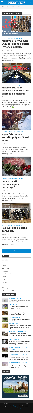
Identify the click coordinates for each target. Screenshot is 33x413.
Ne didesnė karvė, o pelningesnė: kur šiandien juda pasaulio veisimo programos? (19, 343)
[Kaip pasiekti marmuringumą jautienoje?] (16, 166)
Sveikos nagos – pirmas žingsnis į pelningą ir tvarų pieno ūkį (18, 313)
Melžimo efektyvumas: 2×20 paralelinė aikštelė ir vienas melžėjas (15, 43)
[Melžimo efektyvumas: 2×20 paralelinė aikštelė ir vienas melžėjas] (16, 26)
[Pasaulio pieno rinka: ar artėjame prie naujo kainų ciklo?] (5, 364)
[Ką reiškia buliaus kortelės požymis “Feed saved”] (16, 120)
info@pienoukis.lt (17, 406)
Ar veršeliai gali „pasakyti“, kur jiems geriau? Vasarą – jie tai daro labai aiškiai (20, 327)
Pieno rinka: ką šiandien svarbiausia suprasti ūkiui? (19, 300)
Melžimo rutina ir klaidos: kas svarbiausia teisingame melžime (15, 90)
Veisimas (11, 132)
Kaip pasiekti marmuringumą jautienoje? (11, 184)
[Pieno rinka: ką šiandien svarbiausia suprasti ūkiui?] (5, 300)
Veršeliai (17, 304)
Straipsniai (9, 38)
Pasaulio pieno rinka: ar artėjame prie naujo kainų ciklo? (20, 366)
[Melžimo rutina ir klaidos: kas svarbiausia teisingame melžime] (16, 73)
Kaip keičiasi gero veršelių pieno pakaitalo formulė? (18, 307)
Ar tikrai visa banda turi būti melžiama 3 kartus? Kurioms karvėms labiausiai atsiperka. (20, 335)
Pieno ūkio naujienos (15, 331)
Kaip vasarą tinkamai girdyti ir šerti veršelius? (19, 320)
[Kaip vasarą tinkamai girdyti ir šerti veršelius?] (5, 319)
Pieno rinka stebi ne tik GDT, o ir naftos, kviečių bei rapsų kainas (18, 358)
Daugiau (16, 251)
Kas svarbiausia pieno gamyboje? (14, 229)
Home (3, 7)
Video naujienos (10, 7)
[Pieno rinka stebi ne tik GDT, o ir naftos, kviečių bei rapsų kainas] (5, 356)
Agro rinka (12, 298)
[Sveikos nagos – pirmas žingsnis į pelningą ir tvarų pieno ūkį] (5, 313)
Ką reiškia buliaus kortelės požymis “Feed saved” (15, 137)
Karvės (4, 38)
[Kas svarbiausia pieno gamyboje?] (16, 213)
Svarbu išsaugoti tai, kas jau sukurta (20, 351)
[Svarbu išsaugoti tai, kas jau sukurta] (5, 349)
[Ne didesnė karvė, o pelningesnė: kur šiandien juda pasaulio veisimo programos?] (5, 341)
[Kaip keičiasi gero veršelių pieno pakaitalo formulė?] (5, 306)
